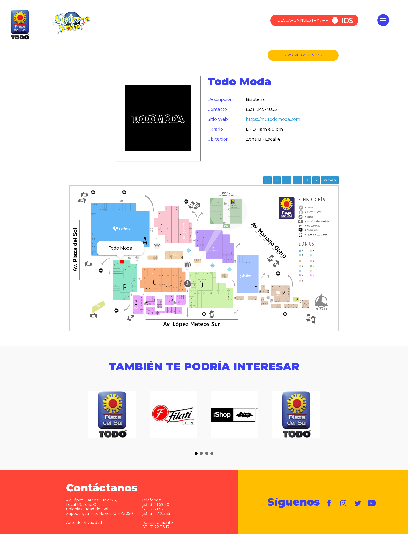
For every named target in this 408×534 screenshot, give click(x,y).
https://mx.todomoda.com (269, 119)
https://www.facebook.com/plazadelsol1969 (329, 503)
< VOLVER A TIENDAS (303, 55)
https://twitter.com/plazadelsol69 (357, 503)
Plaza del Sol (19, 24)
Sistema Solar (71, 22)
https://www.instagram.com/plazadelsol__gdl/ (343, 503)
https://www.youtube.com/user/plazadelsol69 (372, 503)
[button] (196, 453)
